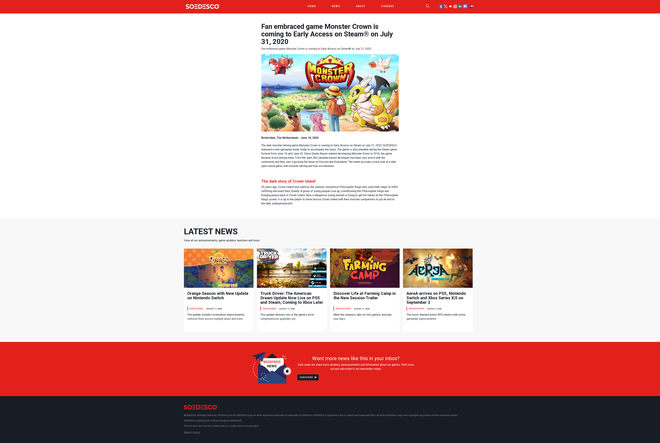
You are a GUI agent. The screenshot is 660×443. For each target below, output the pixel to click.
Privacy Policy (192, 432)
